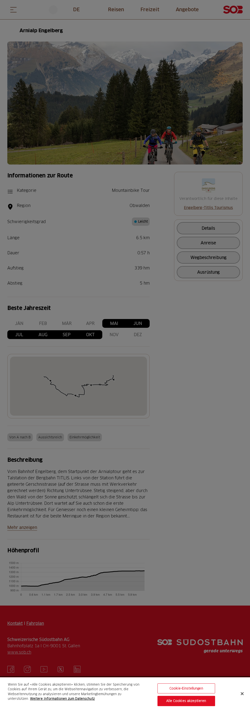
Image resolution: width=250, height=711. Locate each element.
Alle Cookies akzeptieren (186, 700)
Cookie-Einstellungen (186, 688)
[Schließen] (242, 693)
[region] (125, 694)
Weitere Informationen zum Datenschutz (62, 698)
